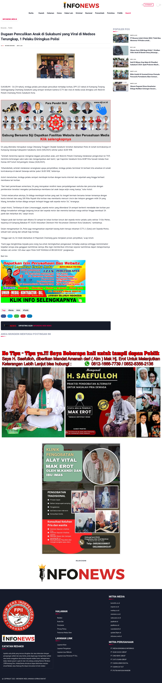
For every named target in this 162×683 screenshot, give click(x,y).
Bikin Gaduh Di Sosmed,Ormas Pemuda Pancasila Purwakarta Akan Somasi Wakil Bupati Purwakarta (145, 75)
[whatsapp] (16, 316)
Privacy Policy (61, 629)
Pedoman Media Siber (64, 633)
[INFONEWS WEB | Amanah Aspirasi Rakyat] (81, 8)
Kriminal (79, 13)
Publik (10, 28)
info (18, 310)
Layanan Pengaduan (64, 648)
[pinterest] (23, 316)
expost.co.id (115, 607)
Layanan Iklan (61, 645)
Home (59, 13)
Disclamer (60, 625)
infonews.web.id (116, 636)
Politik (120, 13)
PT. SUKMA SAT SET (117, 667)
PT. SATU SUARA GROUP (118, 659)
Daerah (41, 13)
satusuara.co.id (116, 618)
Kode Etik (60, 622)
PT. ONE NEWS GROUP (118, 656)
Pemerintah (99, 13)
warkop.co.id (115, 610)
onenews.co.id (115, 614)
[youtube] (158, 679)
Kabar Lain (69, 13)
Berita (31, 13)
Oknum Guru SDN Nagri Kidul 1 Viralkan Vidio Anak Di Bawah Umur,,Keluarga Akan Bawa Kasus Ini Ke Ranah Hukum (145, 51)
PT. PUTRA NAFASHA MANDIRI (120, 671)
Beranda (3, 28)
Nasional (88, 13)
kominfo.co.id (115, 603)
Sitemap (148, 5)
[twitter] (10, 316)
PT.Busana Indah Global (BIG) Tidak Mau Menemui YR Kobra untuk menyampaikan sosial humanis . (145, 39)
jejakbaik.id (114, 622)
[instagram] (155, 679)
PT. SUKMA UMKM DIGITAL (119, 663)
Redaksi (59, 618)
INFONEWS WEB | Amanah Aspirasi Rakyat (31, 679)
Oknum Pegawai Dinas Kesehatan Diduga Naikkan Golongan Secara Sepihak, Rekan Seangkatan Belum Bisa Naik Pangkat (145, 87)
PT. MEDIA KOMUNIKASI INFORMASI (122, 648)
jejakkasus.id (115, 625)
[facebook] (3, 316)
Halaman (50, 13)
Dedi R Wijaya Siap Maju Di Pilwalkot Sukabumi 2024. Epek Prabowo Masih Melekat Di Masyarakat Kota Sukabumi (144, 63)
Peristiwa (111, 13)
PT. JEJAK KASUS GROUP (119, 652)
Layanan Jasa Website (64, 652)
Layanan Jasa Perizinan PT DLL (67, 656)
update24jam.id (116, 633)
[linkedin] (29, 316)
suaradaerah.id (115, 629)
